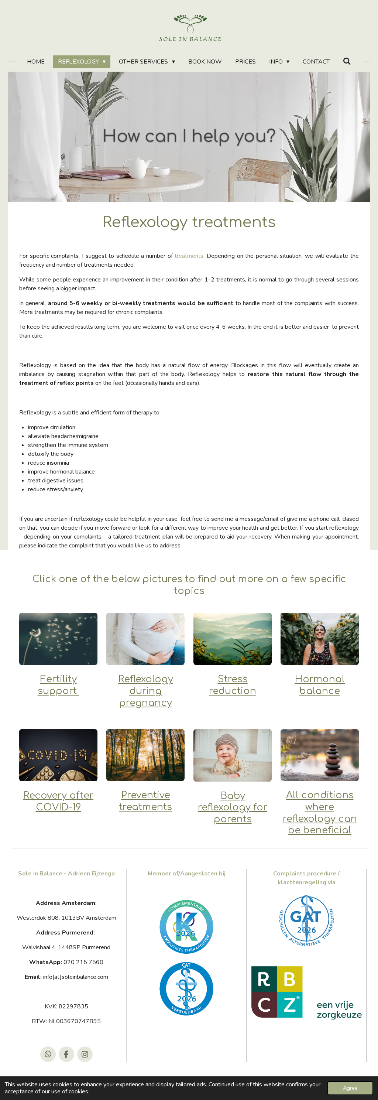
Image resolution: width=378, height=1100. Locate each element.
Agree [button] (350, 1088)
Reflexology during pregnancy (145, 691)
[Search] (347, 61)
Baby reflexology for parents (232, 807)
